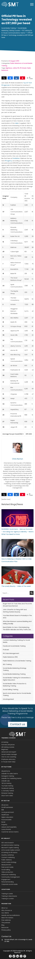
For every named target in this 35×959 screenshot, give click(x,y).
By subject (5, 838)
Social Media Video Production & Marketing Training (14, 685)
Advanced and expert (8, 752)
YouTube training (7, 786)
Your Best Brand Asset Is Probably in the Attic (17, 616)
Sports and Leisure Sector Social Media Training (17, 694)
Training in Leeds (7, 894)
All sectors (4, 805)
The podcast (5, 923)
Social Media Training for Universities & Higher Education (17, 679)
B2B (2, 810)
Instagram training (7, 776)
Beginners (4, 749)
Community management (10, 877)
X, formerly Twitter (7, 791)
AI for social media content (10, 850)
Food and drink (6, 820)
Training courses (8, 738)
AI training (4, 742)
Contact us (17, 724)
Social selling (5, 870)
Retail (3, 822)
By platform (6, 767)
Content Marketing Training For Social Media (16, 641)
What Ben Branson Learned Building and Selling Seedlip (17, 622)
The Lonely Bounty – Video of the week (16, 586)
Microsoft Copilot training (10, 848)
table (16, 123)
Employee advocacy (8, 759)
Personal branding (7, 882)
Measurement (6, 865)
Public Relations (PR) (10, 657)
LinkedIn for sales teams (9, 774)
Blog (2, 925)
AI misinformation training (10, 845)
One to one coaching (8, 757)
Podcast (6, 650)
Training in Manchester (9, 896)
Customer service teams (9, 832)
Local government (7, 812)
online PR (16, 68)
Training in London (7, 899)
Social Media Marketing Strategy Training (14, 669)
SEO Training (7, 664)
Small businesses (7, 807)
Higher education (7, 817)
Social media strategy (8, 862)
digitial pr (8, 68)
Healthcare (5, 815)
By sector (5, 801)
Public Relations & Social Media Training (17, 661)
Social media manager (9, 754)
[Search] (32, 593)
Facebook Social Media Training (14, 646)
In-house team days (8, 762)
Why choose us (6, 910)
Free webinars (6, 920)
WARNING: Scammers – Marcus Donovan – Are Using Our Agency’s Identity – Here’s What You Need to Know (17, 531)
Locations (5, 889)
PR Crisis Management (11, 653)
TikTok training (6, 783)
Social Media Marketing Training (14, 674)
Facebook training (7, 788)
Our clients (5, 913)
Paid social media (7, 867)
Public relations (6, 860)
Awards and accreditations (10, 915)
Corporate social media (9, 884)
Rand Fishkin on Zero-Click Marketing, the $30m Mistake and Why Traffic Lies (17, 628)
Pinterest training (7, 793)
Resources (4, 927)
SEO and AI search (7, 843)
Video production (7, 872)
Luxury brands (6, 829)
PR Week (23, 68)
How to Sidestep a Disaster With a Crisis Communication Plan (16, 560)
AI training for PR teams (9, 852)
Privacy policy (6, 930)
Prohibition (16, 158)
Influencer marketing (8, 875)
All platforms (5, 771)
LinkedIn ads (5, 781)
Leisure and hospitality (9, 827)
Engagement (5, 879)
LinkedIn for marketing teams (11, 778)
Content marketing (8, 857)
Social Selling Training (10, 689)
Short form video (7, 796)
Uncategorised (8, 699)
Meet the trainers (7, 918)
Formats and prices (8, 745)
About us (4, 908)
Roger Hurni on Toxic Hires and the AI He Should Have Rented (17, 605)
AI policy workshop (7, 855)
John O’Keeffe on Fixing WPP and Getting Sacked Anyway (15, 610)
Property (4, 825)
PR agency (8, 161)
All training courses (7, 747)
